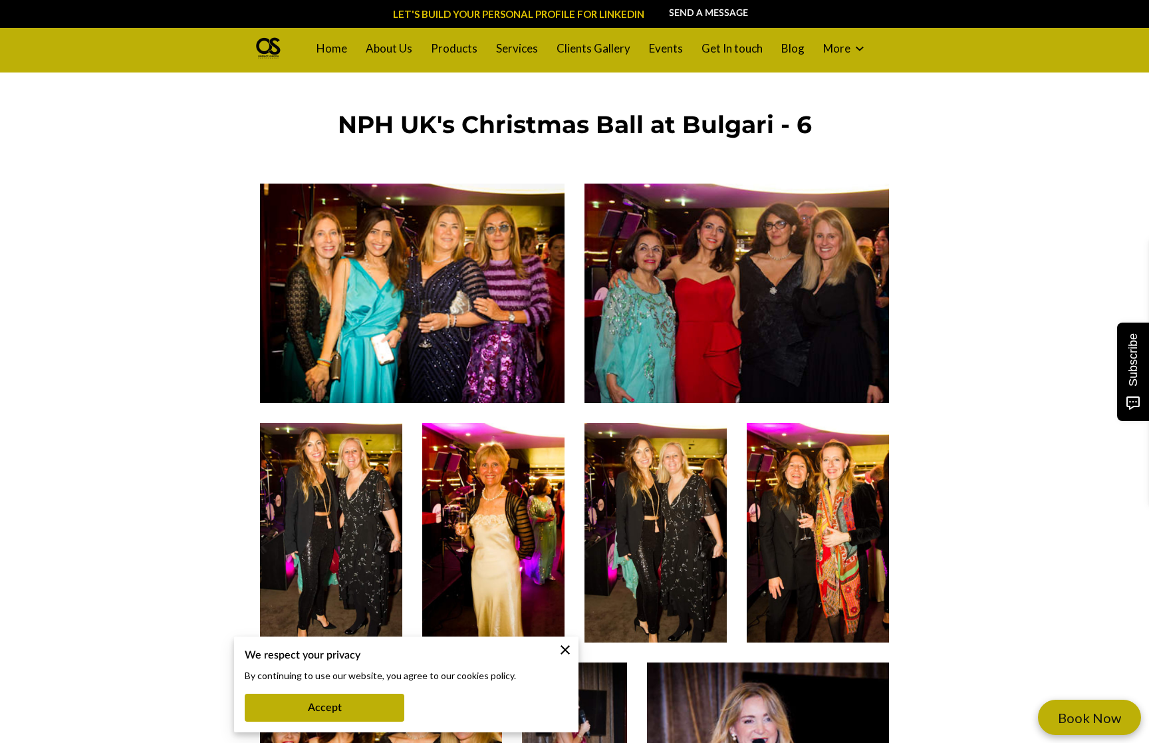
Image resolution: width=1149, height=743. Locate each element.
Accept (325, 707)
